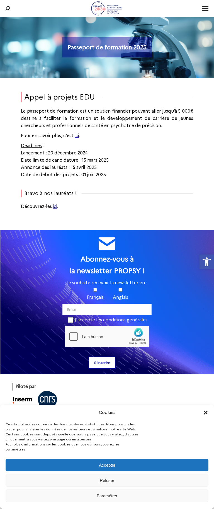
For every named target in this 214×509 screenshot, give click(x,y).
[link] (207, 261)
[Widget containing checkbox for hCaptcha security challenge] (107, 336)
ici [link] (77, 135)
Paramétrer (107, 495)
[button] (205, 412)
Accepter (107, 465)
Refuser (107, 480)
